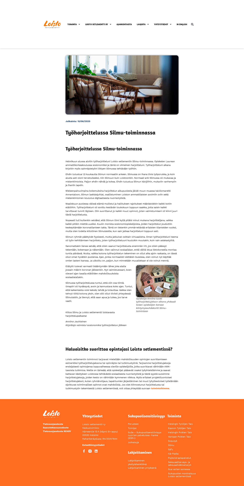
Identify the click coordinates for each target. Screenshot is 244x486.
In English (182, 24)
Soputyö (172, 441)
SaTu (170, 449)
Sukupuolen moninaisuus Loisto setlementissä (182, 475)
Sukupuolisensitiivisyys (146, 416)
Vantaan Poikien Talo (179, 436)
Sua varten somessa (179, 469)
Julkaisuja (133, 442)
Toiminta (72, 24)
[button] (192, 24)
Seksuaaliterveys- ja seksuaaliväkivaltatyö (179, 463)
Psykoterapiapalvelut (179, 458)
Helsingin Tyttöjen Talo (180, 424)
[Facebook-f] (84, 451)
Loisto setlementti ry (96, 24)
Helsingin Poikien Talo (180, 432)
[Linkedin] (96, 451)
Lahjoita (141, 24)
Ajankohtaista (124, 24)
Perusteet (133, 424)
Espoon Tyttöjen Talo (179, 428)
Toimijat (132, 428)
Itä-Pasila (173, 453)
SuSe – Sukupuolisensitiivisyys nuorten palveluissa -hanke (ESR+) (144, 435)
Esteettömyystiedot (93, 445)
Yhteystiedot (161, 24)
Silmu (171, 445)
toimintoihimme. (160, 388)
